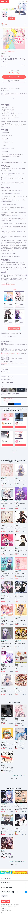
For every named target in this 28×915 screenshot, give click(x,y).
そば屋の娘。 (21, 423)
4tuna (20, 441)
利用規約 (7, 904)
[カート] (10, 56)
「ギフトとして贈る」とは (9, 336)
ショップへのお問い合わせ (7, 382)
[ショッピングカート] (23, 1)
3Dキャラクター (11, 51)
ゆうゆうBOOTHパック (15, 353)
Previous (2, 38)
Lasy (6, 441)
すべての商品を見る (14, 329)
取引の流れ (5, 369)
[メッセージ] (6, 24)
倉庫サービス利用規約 (14, 904)
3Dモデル (3, 51)
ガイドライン (3, 906)
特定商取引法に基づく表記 (7, 377)
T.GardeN (14, 289)
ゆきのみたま (8, 423)
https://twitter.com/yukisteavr (8, 284)
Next (25, 38)
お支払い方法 (6, 371)
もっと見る (14, 450)
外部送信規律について (5, 908)
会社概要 (3, 904)
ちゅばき (10, 16)
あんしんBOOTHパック (5, 353)
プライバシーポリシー (6, 379)
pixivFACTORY (4, 363)
